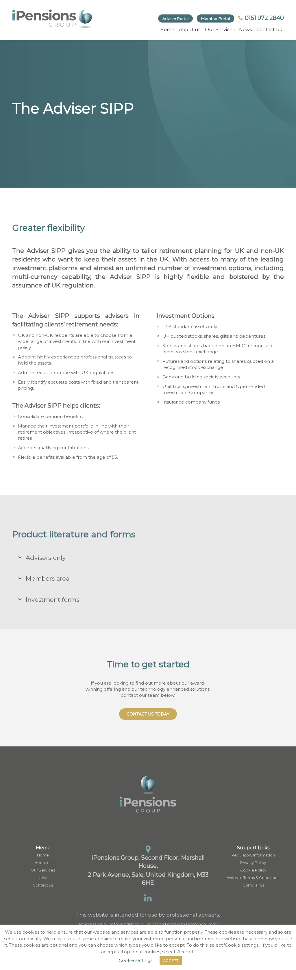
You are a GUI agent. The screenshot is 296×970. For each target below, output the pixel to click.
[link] (52, 18)
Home (167, 29)
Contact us (269, 29)
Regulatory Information (253, 855)
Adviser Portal (175, 18)
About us (189, 29)
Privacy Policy (253, 862)
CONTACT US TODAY (148, 714)
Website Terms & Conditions (253, 877)
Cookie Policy (253, 870)
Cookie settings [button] (135, 960)
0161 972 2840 (263, 17)
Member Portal (215, 18)
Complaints (253, 885)
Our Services (219, 29)
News (245, 29)
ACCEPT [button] (170, 960)
